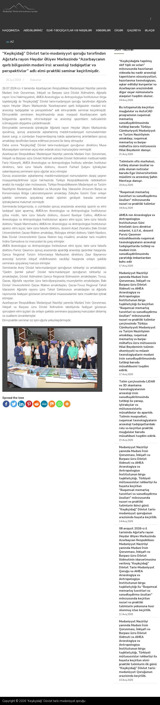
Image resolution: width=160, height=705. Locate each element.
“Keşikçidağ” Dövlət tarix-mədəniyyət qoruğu (56, 701)
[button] (97, 332)
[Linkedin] (21, 404)
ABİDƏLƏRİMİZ (33, 30)
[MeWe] (44, 404)
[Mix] (51, 404)
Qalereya (134, 30)
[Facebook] (6, 404)
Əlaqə (150, 30)
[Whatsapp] (59, 404)
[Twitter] (13, 404)
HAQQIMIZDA (11, 30)
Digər (119, 30)
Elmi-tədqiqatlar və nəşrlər (69, 30)
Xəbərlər (103, 30)
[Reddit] (36, 404)
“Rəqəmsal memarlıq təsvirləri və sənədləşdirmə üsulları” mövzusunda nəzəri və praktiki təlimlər (138, 198)
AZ (11, 42)
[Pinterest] (29, 404)
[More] (67, 404)
